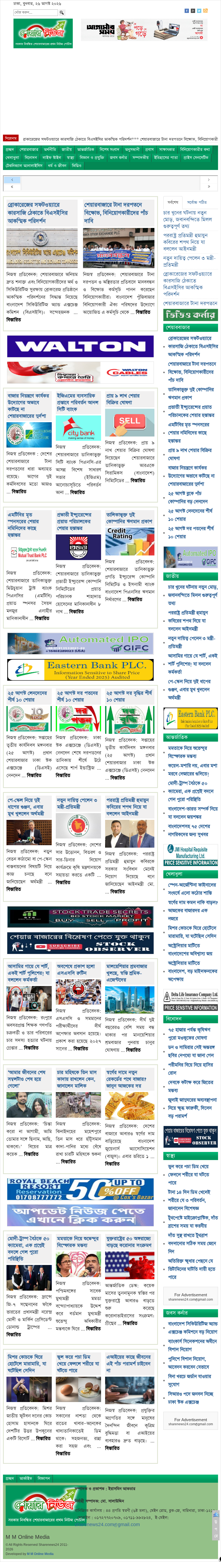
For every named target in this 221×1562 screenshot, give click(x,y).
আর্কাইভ (26, 1478)
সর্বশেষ (173, 202)
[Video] (190, 317)
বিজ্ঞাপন (44, 1478)
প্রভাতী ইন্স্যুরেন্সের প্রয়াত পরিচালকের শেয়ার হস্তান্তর (74, 521)
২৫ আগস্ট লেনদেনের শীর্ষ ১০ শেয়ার (27, 696)
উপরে (216, 1529)
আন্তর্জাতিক (85, 149)
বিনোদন (31, 158)
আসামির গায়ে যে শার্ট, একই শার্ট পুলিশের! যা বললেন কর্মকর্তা (28, 973)
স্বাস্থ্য (70, 158)
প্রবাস (149, 149)
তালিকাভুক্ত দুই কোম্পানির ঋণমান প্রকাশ (129, 518)
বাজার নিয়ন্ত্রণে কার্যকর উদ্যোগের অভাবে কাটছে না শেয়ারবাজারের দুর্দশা (191, 476)
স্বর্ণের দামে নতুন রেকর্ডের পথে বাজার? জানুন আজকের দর (126, 1079)
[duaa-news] (80, 1216)
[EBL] (80, 670)
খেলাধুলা (12, 158)
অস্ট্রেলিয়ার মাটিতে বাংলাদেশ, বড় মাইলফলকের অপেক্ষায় (192, 971)
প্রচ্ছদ (10, 149)
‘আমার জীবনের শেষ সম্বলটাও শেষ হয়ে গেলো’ (26, 1079)
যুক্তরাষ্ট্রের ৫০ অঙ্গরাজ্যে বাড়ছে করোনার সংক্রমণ (128, 1242)
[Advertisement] (110, 94)
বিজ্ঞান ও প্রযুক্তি (92, 158)
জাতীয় (67, 149)
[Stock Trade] (80, 917)
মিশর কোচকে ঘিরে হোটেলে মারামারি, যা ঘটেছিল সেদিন (27, 1364)
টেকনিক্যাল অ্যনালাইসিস (24, 166)
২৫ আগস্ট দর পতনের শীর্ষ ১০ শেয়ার (77, 696)
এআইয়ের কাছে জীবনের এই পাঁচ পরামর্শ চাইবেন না (128, 1364)
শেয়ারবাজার (29, 149)
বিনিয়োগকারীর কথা (195, 149)
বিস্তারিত (13, 320)
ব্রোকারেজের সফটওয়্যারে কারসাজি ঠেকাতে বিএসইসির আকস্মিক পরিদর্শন (38, 213)
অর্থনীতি (50, 149)
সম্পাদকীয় (141, 158)
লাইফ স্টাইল (52, 158)
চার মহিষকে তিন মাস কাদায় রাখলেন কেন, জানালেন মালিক (77, 1079)
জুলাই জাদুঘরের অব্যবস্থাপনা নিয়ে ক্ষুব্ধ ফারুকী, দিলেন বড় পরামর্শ (192, 1108)
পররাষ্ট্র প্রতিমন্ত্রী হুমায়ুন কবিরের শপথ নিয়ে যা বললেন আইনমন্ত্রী (127, 807)
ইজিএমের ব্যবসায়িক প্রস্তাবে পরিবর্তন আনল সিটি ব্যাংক (77, 403)
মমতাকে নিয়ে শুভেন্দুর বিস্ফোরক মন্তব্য (78, 1242)
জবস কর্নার (118, 158)
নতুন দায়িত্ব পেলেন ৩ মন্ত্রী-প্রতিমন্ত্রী (77, 803)
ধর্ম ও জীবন (57, 166)
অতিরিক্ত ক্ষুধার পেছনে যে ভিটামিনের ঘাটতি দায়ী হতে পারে (191, 1269)
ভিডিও (76, 166)
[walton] (80, 347)
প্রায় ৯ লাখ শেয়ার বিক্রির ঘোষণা (123, 399)
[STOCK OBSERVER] (191, 1137)
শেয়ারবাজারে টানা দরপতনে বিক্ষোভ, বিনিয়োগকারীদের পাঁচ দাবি (116, 213)
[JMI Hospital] (191, 856)
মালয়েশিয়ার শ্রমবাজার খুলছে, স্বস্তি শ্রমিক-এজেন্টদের (126, 973)
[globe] (80, 644)
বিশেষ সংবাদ (109, 149)
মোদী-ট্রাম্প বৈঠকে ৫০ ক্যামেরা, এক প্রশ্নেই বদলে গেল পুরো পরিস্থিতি (28, 1248)
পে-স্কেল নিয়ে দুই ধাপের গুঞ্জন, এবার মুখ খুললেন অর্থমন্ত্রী (26, 807)
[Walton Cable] (80, 373)
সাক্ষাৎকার (167, 149)
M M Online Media (40, 1554)
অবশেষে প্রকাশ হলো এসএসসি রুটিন (76, 970)
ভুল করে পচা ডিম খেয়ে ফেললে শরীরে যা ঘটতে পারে (78, 1364)
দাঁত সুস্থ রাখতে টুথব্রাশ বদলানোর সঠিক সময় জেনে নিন (192, 1243)
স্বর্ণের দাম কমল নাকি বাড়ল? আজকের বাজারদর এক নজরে (193, 910)
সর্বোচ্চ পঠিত (197, 202)
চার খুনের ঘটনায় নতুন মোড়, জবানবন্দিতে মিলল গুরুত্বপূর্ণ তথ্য (187, 219)
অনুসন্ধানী (132, 149)
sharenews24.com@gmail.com (107, 1524)
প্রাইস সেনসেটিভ (196, 158)
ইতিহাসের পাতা (166, 158)
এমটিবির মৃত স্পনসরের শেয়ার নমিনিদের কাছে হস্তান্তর (23, 524)
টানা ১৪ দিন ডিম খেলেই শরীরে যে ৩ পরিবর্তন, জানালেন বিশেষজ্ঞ (189, 1200)
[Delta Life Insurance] (191, 1001)
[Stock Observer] (80, 943)
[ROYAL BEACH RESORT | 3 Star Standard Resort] (80, 1190)
